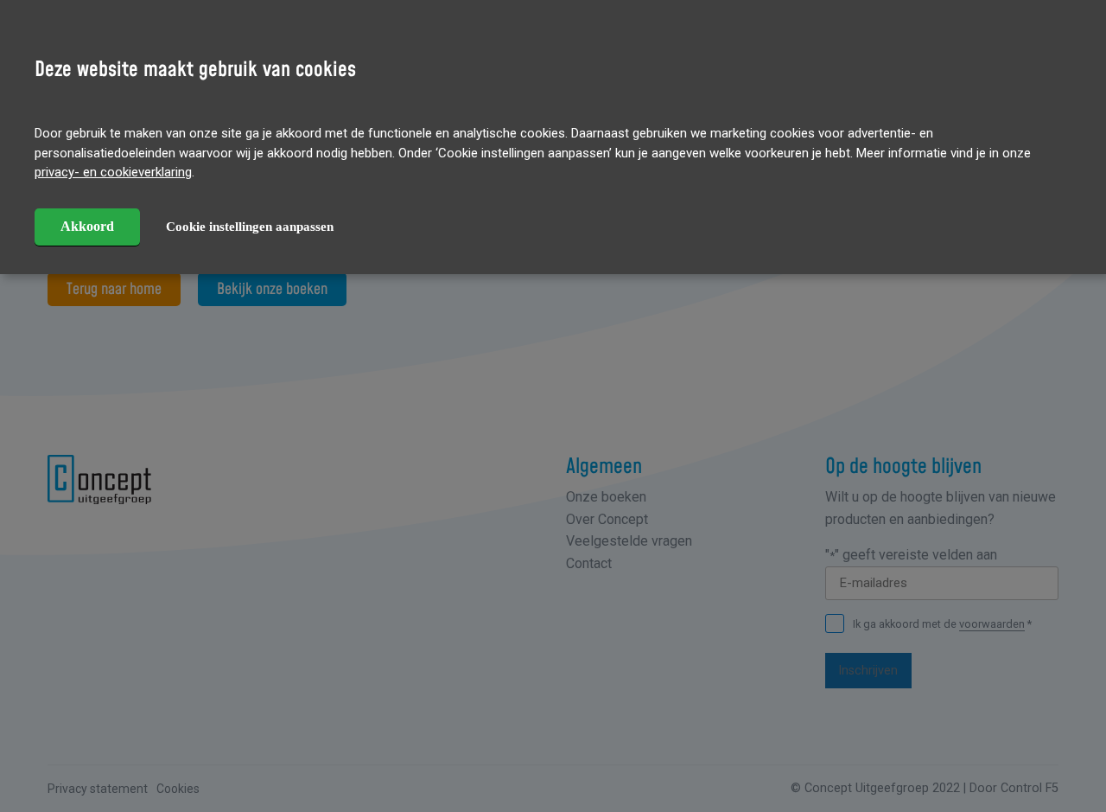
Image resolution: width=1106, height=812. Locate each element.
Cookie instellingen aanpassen (250, 226)
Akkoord (87, 226)
